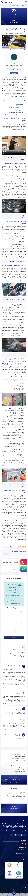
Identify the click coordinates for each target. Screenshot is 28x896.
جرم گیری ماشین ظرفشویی (10, 354)
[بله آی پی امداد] (25, 835)
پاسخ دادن (4, 660)
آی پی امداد (8, 85)
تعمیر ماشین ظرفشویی (14, 538)
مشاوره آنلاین (14, 73)
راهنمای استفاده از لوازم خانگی (8, 33)
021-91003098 (21, 849)
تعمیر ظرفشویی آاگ (10, 261)
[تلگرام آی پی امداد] (21, 835)
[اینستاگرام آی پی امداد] (15, 835)
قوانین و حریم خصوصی (23, 887)
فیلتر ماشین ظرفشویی (21, 256)
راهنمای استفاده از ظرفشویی (19, 33)
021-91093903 (14, 23)
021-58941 (14, 20)
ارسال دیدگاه (6, 554)
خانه (26, 5)
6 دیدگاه (22, 49)
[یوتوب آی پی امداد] (11, 835)
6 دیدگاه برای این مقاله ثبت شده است (14, 578)
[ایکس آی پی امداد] (18, 835)
